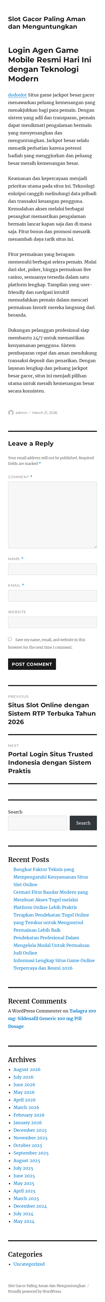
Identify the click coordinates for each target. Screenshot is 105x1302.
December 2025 (30, 1130)
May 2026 (24, 1092)
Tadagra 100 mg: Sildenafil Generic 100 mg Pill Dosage (52, 1018)
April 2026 (24, 1099)
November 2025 (30, 1137)
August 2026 (27, 1069)
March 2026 (26, 1107)
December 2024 (30, 1206)
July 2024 (23, 1213)
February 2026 (29, 1115)
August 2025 (26, 1160)
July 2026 (23, 1077)
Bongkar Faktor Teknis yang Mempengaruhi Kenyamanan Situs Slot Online (50, 877)
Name (16, 559)
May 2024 (23, 1221)
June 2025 (24, 1175)
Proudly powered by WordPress (34, 1291)
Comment (20, 477)
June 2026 (24, 1084)
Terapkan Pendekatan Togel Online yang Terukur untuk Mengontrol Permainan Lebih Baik (51, 922)
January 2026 (27, 1122)
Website (17, 612)
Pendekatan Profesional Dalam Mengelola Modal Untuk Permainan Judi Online (51, 945)
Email (16, 585)
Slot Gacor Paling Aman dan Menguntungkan (47, 22)
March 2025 (26, 1198)
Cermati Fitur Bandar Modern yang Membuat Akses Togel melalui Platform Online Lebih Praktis (50, 899)
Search (15, 812)
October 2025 (27, 1145)
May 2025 (23, 1183)
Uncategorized (29, 1264)
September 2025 (31, 1153)
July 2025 (23, 1168)
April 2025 (24, 1191)
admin (21, 412)
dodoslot (17, 95)
